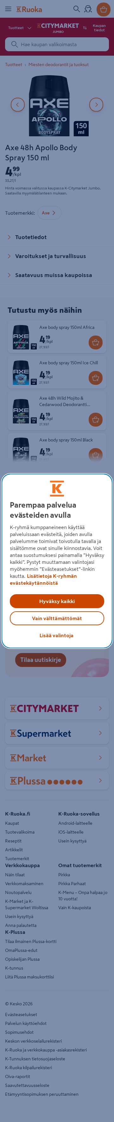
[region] (57, 561)
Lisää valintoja (56, 635)
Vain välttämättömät (57, 618)
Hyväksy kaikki (57, 601)
